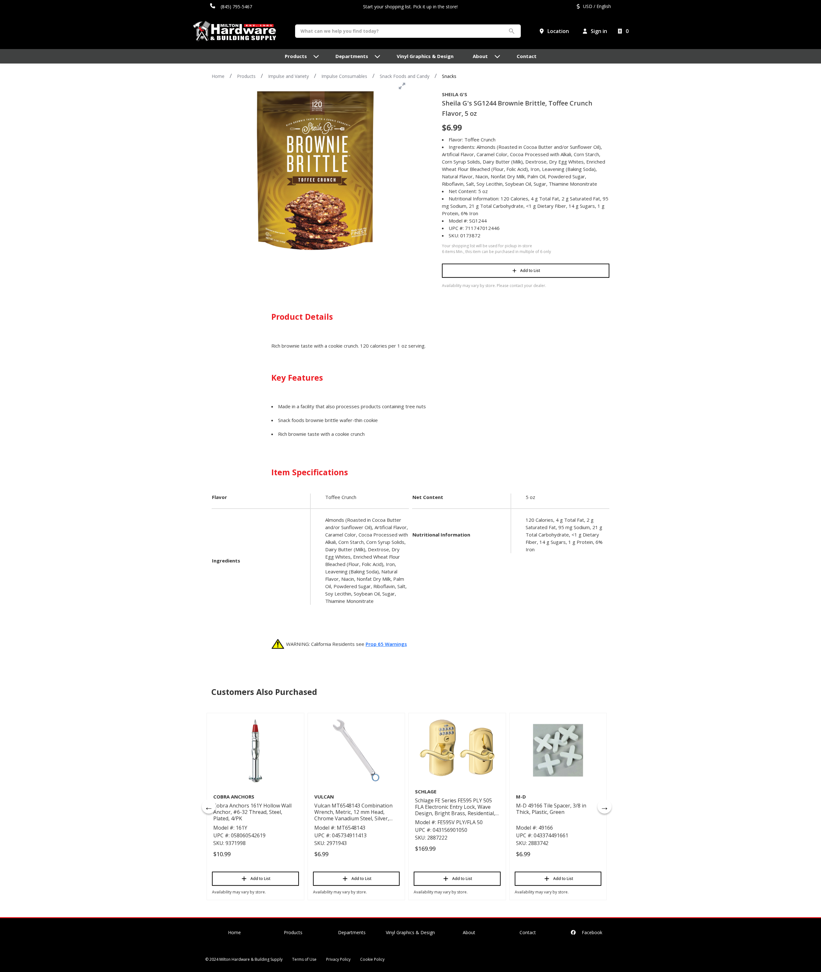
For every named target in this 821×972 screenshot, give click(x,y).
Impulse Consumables (344, 76)
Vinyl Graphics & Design (410, 932)
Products (246, 76)
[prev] (209, 806)
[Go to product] (255, 750)
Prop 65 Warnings (386, 644)
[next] (604, 806)
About (469, 932)
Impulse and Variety (288, 76)
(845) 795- (231, 7)
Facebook (591, 932)
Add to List (530, 270)
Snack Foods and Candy (404, 76)
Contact (528, 932)
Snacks (449, 76)
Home (218, 76)
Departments (352, 932)
